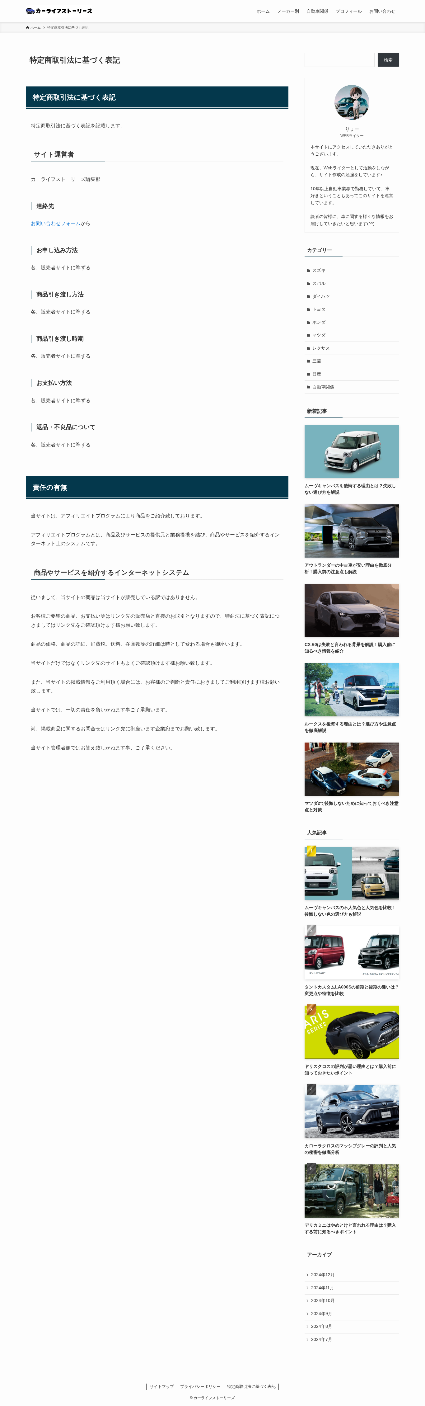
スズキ (318, 270)
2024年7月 (321, 1339)
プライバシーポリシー (200, 1386)
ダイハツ (321, 296)
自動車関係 (323, 387)
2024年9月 (321, 1313)
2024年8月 (321, 1326)
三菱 (316, 360)
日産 (316, 373)
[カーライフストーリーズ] (59, 11)
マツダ (318, 335)
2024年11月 (322, 1287)
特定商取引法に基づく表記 (251, 1386)
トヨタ (318, 309)
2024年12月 (323, 1274)
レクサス (321, 348)
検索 (388, 59)
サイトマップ (162, 1386)
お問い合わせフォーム (56, 223)
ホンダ (318, 322)
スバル (318, 283)
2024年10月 (323, 1300)
